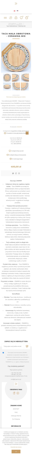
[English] (17, 10)
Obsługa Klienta (16, 416)
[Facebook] (14, 393)
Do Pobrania (16, 419)
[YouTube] (17, 393)
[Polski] (14, 10)
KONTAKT (16, 409)
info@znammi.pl (16, 379)
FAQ (16, 412)
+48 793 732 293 (16, 373)
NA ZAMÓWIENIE (8, 48)
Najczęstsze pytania (16, 370)
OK (16, 451)
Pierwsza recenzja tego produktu (16, 97)
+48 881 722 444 (16, 374)
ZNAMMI (19, 127)
